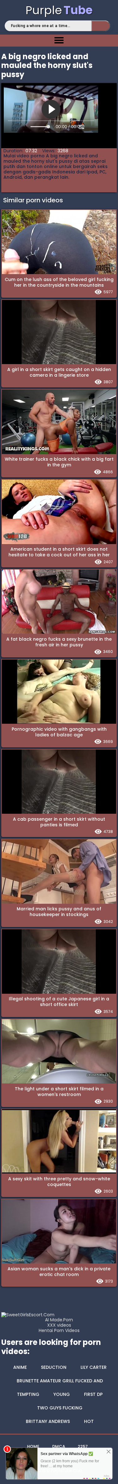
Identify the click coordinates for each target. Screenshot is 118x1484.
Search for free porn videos (100, 25)
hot (89, 1421)
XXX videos (59, 1325)
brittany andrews (48, 1421)
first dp (93, 1394)
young (61, 1394)
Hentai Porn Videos (59, 1330)
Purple (59, 10)
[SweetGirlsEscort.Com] (27, 1315)
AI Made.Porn (59, 1320)
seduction (53, 1367)
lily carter (94, 1367)
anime (20, 1367)
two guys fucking (59, 1408)
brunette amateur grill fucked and (60, 1381)
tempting (28, 1394)
